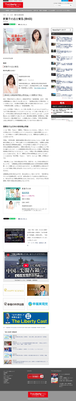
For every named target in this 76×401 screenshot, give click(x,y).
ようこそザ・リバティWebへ (63, 10)
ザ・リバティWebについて (67, 3)
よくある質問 (52, 10)
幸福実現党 (8, 327)
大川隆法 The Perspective (26, 10)
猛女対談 (25, 192)
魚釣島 (29, 327)
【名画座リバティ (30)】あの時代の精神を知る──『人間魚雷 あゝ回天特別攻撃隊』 (64, 64)
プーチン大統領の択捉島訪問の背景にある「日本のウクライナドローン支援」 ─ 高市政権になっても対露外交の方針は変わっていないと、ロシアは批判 (64, 46)
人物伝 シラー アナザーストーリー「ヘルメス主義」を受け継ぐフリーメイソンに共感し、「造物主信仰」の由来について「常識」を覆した (64, 58)
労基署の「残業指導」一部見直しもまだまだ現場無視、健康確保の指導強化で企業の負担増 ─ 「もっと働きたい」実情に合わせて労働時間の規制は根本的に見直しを (64, 89)
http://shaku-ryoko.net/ (40, 88)
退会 (5, 374)
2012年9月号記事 (20, 327)
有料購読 (60, 3)
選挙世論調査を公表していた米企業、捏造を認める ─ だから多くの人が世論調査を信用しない (64, 82)
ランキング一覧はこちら (68, 97)
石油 (41, 327)
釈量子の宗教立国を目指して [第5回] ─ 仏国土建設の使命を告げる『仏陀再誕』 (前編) (30, 355)
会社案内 (5, 381)
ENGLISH (11, 0)
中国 (12, 327)
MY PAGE (55, 3)
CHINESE (16, 0)
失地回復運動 (33, 327)
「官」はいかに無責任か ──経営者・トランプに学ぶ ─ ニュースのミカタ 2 (28, 349)
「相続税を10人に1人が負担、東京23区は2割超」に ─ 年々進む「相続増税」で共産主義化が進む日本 (64, 70)
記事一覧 (36, 10)
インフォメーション (57, 116)
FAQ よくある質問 (7, 378)
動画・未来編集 (43, 10)
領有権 (26, 327)
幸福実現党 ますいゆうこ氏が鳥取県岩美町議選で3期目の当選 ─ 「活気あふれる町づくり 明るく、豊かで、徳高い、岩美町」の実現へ (30, 343)
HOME (7, 10)
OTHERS (20, 0)
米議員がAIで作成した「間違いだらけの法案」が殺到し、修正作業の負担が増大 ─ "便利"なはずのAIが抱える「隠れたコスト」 (64, 76)
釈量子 (44, 327)
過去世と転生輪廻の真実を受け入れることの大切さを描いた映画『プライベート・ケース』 (64, 52)
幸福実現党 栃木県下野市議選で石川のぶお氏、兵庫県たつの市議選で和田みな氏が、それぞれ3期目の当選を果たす (30, 362)
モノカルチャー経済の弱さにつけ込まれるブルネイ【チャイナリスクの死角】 (64, 95)
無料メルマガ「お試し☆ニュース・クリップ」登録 (37, 381)
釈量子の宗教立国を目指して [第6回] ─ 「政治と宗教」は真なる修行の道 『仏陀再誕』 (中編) (30, 337)
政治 (8, 14)
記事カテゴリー (14, 10)
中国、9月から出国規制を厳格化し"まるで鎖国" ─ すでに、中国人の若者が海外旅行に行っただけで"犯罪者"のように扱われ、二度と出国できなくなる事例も (64, 39)
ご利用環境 (6, 379)
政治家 (11, 14)
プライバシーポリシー (8, 375)
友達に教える (23, 24)
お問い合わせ (6, 382)
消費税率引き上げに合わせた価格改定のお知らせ (60, 119)
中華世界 (38, 327)
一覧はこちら (70, 120)
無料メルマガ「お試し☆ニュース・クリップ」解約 (37, 383)
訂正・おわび (6, 377)
